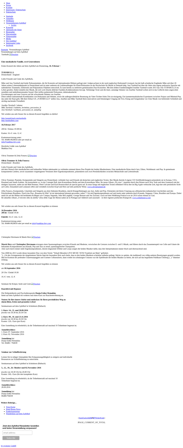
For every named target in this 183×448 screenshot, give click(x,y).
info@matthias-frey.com (10, 142)
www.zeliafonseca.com (141, 198)
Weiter (97, 418)
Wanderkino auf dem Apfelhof (18, 414)
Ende (102, 418)
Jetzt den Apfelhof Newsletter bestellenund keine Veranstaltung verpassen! (20, 427)
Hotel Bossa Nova (13, 409)
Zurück (85, 418)
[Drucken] (13, 54)
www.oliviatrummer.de (96, 187)
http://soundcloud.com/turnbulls (13, 118)
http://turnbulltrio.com (9, 120)
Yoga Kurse (10, 407)
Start (80, 418)
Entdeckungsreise (13, 411)
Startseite (4, 50)
